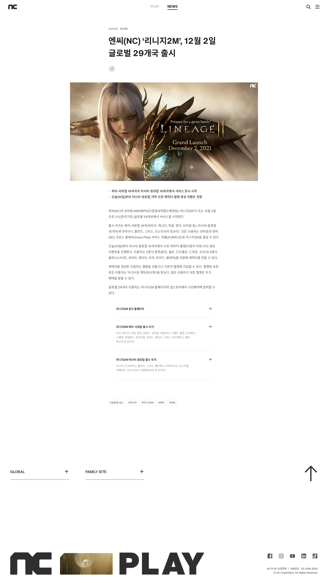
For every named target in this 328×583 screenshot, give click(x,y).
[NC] (12, 6)
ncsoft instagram (281, 556)
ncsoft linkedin (303, 556)
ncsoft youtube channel (292, 556)
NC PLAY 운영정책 (277, 568)
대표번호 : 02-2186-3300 (304, 568)
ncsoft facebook (270, 556)
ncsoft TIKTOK (315, 556)
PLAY (155, 6)
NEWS (172, 6)
